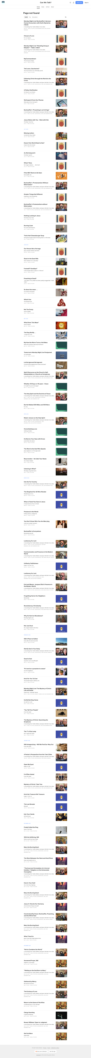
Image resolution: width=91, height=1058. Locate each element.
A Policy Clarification (30, 90)
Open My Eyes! (29, 764)
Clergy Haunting (29, 1012)
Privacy (44, 1048)
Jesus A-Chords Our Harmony (34, 904)
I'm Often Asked (29, 774)
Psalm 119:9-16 (28, 796)
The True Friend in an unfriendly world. (33, 70)
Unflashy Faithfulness (31, 563)
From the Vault (27, 712)
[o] (61, 24)
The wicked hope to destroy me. (32, 680)
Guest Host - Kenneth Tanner (31, 692)
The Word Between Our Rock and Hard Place (38, 858)
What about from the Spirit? (30, 102)
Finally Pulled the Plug (31, 827)
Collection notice (55, 1048)
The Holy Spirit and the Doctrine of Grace (37, 394)
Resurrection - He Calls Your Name (35, 459)
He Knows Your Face (29, 217)
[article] (45, 26)
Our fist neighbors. (28, 670)
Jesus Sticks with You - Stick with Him (36, 120)
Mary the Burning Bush (31, 847)
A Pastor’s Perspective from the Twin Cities (38, 754)
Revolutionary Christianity (32, 606)
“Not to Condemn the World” (33, 949)
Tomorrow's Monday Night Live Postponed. (38, 352)
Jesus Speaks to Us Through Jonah (32, 451)
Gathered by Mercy (30, 981)
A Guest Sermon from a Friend (31, 503)
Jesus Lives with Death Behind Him (32, 938)
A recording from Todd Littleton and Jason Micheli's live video (39, 82)
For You (26, 406)
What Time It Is (29, 936)
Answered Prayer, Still (31, 960)
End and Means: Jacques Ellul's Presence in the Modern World (38, 585)
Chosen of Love (29, 36)
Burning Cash (28, 225)
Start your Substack (42, 1051)
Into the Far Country (30, 482)
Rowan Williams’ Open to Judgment (35, 1022)
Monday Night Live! (28, 617)
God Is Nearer (27, 324)
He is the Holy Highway (29, 885)
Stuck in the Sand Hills (31, 258)
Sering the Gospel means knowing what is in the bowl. (37, 237)
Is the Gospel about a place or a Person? (34, 270)
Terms (48, 1048)
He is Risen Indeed (28, 460)
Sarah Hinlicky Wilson (49, 557)
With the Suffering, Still (31, 837)
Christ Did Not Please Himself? (31, 906)
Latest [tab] (26, 17)
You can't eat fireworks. (29, 227)
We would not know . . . (29, 983)
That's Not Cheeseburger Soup (34, 235)
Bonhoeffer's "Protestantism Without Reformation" (36, 183)
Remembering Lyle (28, 533)
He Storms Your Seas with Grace (34, 439)
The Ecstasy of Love (30, 991)
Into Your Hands (29, 814)
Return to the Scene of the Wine (34, 1002)
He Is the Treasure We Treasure (34, 794)
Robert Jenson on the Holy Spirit (34, 418)
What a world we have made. (31, 839)
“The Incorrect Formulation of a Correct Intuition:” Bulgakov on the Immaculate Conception (37, 870)
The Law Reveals (29, 804)
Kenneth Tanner (38, 694)
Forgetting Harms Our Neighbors (34, 596)
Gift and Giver (27, 816)
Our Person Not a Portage (32, 248)
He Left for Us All (28, 702)
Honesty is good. (28, 155)
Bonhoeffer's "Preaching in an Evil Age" (36, 110)
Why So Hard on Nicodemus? (33, 616)
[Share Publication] (73, 2)
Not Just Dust (28, 626)
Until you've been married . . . (31, 523)
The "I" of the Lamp (30, 731)
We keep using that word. (30, 470)
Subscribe (79, 2)
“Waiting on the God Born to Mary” (35, 970)
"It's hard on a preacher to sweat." (35, 668)
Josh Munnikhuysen (39, 28)
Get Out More (28, 1033)
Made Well (26, 1035)
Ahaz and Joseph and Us (30, 860)
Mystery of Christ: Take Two (33, 784)
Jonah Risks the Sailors (29, 441)
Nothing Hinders (28, 431)
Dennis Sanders (47, 758)
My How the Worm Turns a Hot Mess (36, 342)
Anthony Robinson (37, 578)
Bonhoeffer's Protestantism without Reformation (35, 205)
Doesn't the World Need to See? (34, 143)
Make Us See (27, 766)
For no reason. (27, 38)
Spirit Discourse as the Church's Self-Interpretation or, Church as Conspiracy (37, 373)
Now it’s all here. (28, 829)
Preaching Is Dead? (30, 278)
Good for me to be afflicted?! (31, 660)
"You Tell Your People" (31, 710)
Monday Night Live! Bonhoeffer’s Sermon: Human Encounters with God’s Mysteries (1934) (37, 23)
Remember (26, 598)
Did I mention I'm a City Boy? (31, 260)
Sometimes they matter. (29, 135)
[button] (38, 7)
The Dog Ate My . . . (30, 332)
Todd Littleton (31, 28)
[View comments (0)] (35, 41)
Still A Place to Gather (31, 639)
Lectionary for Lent (30, 541)
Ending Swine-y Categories (30, 513)
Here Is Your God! (29, 883)
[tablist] (31, 17)
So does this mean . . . (31, 289)
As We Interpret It (29, 153)
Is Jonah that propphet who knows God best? (35, 364)
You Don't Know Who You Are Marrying (36, 521)
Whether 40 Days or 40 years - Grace (36, 384)
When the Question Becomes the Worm (33, 344)
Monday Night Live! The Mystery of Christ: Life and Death (37, 689)
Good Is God (28, 659)
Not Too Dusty (28, 309)
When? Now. (28, 163)
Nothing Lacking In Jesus (32, 216)
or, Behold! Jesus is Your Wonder (32, 1004)
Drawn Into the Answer (29, 145)
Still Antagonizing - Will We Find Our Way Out (38, 744)
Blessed (26, 806)
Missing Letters (29, 133)
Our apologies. (27, 354)
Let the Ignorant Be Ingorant (33, 362)
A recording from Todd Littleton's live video (34, 27)
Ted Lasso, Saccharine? (31, 68)
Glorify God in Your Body (32, 649)
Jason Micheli (38, 84)
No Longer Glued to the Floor (31, 627)
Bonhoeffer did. (28, 175)
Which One (27, 299)
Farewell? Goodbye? (30, 268)
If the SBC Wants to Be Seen (33, 173)
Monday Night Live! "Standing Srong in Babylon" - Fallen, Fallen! (36, 47)
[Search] (70, 2)
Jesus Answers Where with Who (31, 250)
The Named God (28, 301)
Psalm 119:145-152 (29, 565)
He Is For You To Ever (31, 678)
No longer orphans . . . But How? (32, 165)
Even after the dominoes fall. (31, 640)
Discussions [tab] (34, 17)
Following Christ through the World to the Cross (37, 79)
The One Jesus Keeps (29, 60)
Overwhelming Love (30, 429)
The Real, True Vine (28, 122)
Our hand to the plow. (29, 291)
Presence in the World (31, 512)
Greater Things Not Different (33, 194)
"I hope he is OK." (28, 334)
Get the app (52, 1051)
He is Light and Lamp (29, 733)
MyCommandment (30, 59)
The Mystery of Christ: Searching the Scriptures (36, 721)
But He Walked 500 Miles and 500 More (37, 405)
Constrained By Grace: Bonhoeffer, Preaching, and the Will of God (39, 915)
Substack (38, 1055)
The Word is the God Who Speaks (35, 449)
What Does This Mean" (31, 322)
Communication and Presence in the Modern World (38, 553)
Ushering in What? (30, 469)
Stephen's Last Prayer (29, 962)
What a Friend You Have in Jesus (34, 502)
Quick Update (27, 311)
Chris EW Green (49, 919)
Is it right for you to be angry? (31, 386)
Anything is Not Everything (30, 196)
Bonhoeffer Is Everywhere (32, 531)
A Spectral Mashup (28, 1014)
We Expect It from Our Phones (33, 100)
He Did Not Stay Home (31, 700)
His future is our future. (29, 92)
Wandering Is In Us (28, 493)
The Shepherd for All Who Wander (35, 492)
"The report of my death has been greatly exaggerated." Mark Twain (39, 281)
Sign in (86, 2)
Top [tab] (30, 17)
